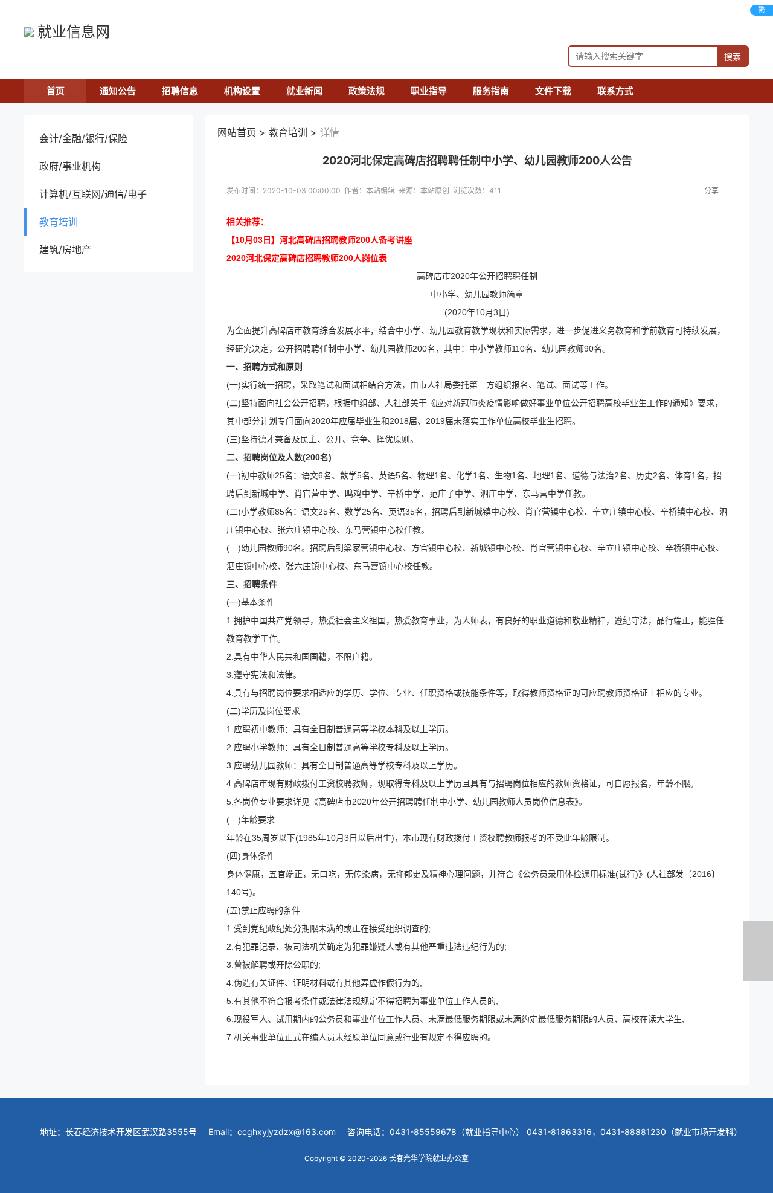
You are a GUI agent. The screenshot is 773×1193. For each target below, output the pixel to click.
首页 (56, 91)
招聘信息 (180, 91)
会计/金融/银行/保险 (83, 138)
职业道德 (546, 620)
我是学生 (657, 17)
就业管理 (523, 17)
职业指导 (429, 91)
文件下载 (553, 91)
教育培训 (58, 222)
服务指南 (491, 91)
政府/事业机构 (70, 166)
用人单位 (385, 17)
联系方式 (615, 91)
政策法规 (366, 91)
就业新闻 (304, 91)
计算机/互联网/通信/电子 (93, 194)
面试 (350, 385)
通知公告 (118, 91)
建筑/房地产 (65, 249)
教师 (498, 294)
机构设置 (242, 91)
